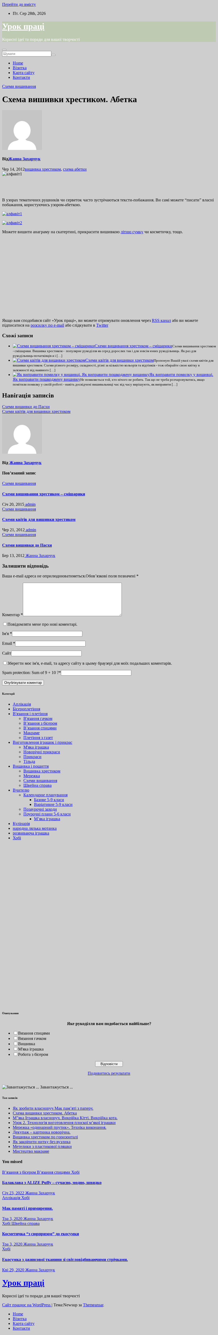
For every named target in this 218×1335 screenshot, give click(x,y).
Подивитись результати (109, 1073)
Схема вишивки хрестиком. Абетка (45, 1113)
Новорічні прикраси (41, 752)
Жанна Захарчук (24, 159)
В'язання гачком (37, 718)
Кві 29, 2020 (13, 1270)
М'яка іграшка (36, 747)
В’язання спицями (40, 728)
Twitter (102, 325)
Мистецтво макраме (31, 1151)
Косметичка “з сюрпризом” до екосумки (40, 1234)
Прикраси (32, 756)
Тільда (29, 761)
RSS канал (161, 320)
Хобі (17, 838)
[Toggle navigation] (4, 50)
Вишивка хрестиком (41, 771)
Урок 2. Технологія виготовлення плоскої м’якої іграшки (64, 1122)
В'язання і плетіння (30, 713)
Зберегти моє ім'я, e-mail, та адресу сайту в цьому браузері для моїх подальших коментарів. (89, 663)
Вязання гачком (32, 1038)
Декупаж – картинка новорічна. (41, 1132)
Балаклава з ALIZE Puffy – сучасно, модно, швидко (52, 1182)
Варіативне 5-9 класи (53, 804)
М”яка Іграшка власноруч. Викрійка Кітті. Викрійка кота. (65, 1118)
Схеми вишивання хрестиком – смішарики (133, 346)
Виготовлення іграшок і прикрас (42, 742)
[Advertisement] (64, 184)
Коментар (12, 614)
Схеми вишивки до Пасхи (26, 406)
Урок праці (23, 26)
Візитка (20, 68)
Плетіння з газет (38, 737)
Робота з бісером (33, 1054)
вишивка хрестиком (43, 169)
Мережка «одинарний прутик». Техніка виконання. (59, 1127)
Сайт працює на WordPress (27, 1305)
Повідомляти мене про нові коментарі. (42, 624)
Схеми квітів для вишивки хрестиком (119, 360)
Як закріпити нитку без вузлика (41, 1141)
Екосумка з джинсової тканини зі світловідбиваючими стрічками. (65, 1259)
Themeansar (93, 1305)
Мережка (31, 776)
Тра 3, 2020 (12, 1218)
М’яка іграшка (47, 818)
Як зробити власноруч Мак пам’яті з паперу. (53, 1108)
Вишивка (26, 1044)
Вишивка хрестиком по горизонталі (45, 1137)
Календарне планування (45, 795)
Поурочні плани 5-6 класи (47, 814)
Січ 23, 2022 (13, 1193)
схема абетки (75, 169)
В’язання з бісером (40, 723)
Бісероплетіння (26, 709)
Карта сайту (24, 72)
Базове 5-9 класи (49, 799)
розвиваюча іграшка (31, 833)
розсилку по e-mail (47, 325)
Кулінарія (21, 823)
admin (30, 504)
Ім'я (7, 633)
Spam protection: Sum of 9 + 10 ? (30, 672)
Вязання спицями (34, 1033)
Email (8, 643)
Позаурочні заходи (40, 809)
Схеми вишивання (19, 86)
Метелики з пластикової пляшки (42, 1146)
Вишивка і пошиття (31, 766)
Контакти (21, 77)
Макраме (31, 733)
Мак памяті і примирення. (27, 1208)
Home (18, 63)
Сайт (6, 653)
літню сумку (132, 232)
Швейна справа (37, 785)
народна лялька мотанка (35, 828)
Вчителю (21, 790)
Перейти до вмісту (19, 4)
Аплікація (22, 704)
